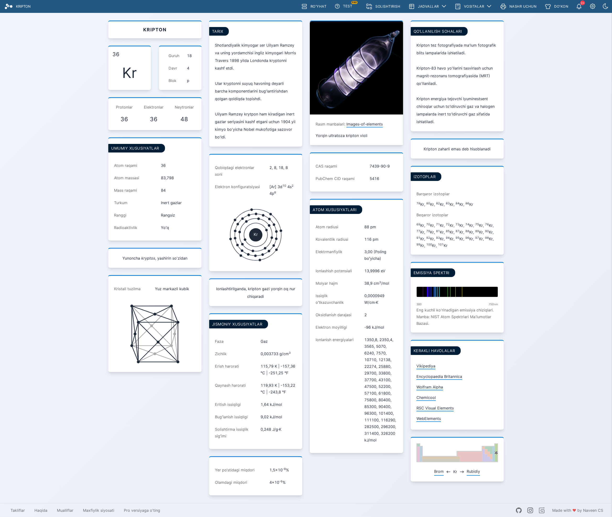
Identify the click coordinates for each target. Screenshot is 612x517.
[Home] (8, 6)
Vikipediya (425, 366)
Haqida (40, 510)
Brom (439, 471)
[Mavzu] (605, 6)
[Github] (519, 510)
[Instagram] (530, 510)
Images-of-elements (364, 124)
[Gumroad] (541, 510)
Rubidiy (473, 471)
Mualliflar (65, 510)
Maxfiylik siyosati (98, 510)
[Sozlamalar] (592, 6)
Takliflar (18, 510)
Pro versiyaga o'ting (142, 510)
